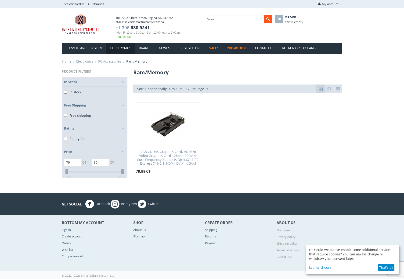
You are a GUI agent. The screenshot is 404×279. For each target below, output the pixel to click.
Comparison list (72, 256)
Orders (66, 243)
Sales (214, 48)
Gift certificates (74, 4)
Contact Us (264, 48)
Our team (283, 230)
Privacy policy (286, 237)
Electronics (120, 48)
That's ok (386, 267)
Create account (72, 236)
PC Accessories (109, 61)
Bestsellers (191, 48)
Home (66, 61)
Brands (145, 48)
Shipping (211, 230)
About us (139, 230)
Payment (211, 243)
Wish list (67, 249)
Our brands (96, 4)
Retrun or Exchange (300, 48)
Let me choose (320, 267)
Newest (165, 48)
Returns (210, 236)
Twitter (153, 203)
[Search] (268, 19)
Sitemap (139, 236)
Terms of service (288, 250)
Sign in (66, 230)
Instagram (129, 203)
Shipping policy (287, 243)
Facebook (102, 203)
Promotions (237, 48)
